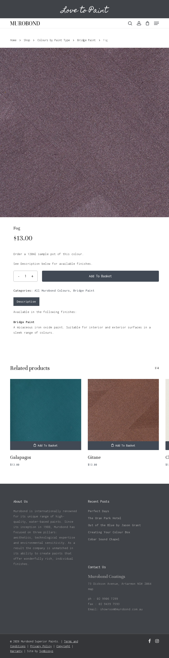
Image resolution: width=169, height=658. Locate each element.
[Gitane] (123, 414)
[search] (130, 23)
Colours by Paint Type (53, 40)
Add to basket (100, 276)
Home (13, 40)
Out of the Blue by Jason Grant (114, 525)
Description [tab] (26, 301)
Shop (27, 40)
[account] (138, 23)
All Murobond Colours (52, 290)
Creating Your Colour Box (109, 532)
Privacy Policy (41, 646)
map (90, 589)
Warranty (16, 651)
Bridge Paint (86, 40)
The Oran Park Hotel (104, 518)
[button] (156, 23)
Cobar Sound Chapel (104, 539)
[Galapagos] (45, 414)
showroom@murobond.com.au (121, 609)
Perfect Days (98, 511)
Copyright (63, 646)
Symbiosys (46, 651)
